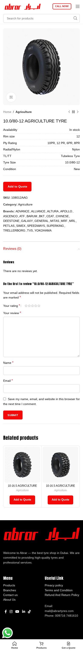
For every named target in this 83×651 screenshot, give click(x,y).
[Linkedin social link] (23, 612)
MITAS (54, 221)
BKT (42, 216)
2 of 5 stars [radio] (29, 305)
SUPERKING (55, 225)
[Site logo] (22, 6)
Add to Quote (17, 186)
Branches (9, 590)
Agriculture (24, 112)
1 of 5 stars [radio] (26, 305)
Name (8, 362)
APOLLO (66, 211)
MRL (72, 221)
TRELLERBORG (14, 230)
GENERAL (41, 221)
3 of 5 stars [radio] (32, 305)
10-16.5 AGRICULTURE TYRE (22, 487)
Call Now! (62, 6)
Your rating (11, 305)
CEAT (50, 216)
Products (9, 585)
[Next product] (78, 112)
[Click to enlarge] (11, 97)
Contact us (10, 595)
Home (7, 112)
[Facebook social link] (5, 612)
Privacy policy (54, 585)
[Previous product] (69, 112)
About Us (9, 599)
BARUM (32, 216)
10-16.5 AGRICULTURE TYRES (60, 487)
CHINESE (62, 216)
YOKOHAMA (43, 230)
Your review (12, 313)
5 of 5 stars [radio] (38, 305)
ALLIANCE (38, 211)
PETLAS (8, 225)
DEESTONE (11, 221)
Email (8, 380)
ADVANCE (22, 211)
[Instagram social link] (11, 612)
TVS (30, 230)
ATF (22, 216)
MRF (64, 221)
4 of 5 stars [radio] (35, 305)
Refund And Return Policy (62, 595)
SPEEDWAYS (36, 225)
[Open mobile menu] (77, 6)
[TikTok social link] (29, 612)
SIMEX (20, 225)
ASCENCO (10, 216)
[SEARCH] (75, 18)
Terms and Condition (59, 590)
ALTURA (53, 211)
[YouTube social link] (17, 612)
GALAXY (27, 221)
